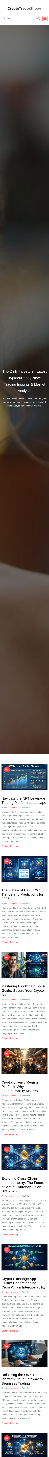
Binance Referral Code (29, 794)
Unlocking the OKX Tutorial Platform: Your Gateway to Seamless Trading (23, 1379)
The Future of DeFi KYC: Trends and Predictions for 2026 (22, 894)
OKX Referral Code (10, 794)
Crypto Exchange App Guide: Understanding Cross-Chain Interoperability (23, 1283)
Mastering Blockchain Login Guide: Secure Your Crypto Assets (23, 990)
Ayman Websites (11, 807)
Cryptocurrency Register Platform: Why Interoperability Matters (21, 1086)
